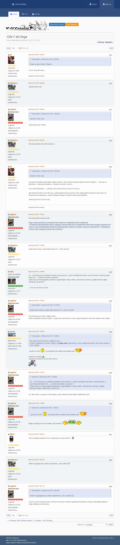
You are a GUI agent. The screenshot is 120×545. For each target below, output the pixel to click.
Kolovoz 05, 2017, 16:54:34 (36, 109)
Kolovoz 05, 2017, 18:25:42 (36, 434)
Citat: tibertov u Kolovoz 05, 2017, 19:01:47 (46, 490)
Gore (8, 515)
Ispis (111, 48)
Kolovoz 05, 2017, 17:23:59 (36, 245)
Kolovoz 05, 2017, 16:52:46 (36, 83)
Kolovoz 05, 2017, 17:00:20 (36, 166)
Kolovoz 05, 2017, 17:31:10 (36, 372)
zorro (12, 331)
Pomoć (94, 538)
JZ (11, 54)
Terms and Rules (103, 538)
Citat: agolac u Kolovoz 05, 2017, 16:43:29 (45, 59)
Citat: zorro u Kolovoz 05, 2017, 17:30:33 (45, 408)
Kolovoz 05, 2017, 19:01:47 (36, 459)
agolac (13, 109)
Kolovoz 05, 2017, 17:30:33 (36, 331)
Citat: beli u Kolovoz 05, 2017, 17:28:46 (44, 377)
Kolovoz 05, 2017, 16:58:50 (36, 140)
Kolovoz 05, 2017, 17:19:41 (36, 214)
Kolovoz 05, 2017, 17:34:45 (36, 403)
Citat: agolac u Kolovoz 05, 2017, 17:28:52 (45, 336)
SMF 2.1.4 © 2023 (11, 540)
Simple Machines (22, 540)
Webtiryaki (16, 538)
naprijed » (109, 42)
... (26, 48)
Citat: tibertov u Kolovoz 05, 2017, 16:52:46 (46, 114)
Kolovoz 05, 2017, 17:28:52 (36, 300)
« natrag (100, 42)
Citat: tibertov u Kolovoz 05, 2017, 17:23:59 (46, 305)
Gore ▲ (111, 538)
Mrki (12, 434)
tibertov (14, 83)
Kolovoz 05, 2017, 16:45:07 (36, 54)
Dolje (8, 48)
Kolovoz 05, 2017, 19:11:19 (36, 486)
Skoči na (80, 525)
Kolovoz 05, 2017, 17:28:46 (36, 271)
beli (11, 271)
